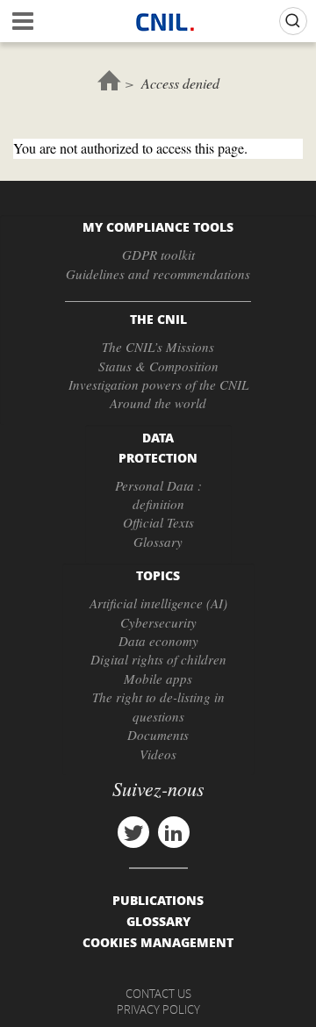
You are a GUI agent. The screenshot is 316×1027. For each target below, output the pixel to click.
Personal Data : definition (158, 495)
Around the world (158, 403)
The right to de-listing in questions (158, 706)
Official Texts (158, 522)
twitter (133, 832)
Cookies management (158, 942)
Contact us (158, 994)
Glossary (158, 541)
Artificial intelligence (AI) (158, 603)
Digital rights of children (158, 659)
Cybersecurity (158, 622)
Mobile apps (158, 678)
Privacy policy (158, 1009)
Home (109, 80)
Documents (158, 734)
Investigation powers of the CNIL (158, 384)
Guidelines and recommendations (158, 274)
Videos (158, 754)
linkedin (174, 832)
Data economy (158, 641)
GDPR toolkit (158, 254)
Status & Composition (158, 366)
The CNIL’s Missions (158, 347)
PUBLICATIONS (158, 899)
